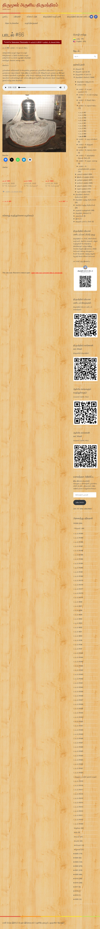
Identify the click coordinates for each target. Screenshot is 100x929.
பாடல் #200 (78, 636)
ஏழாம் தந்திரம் (81, 191)
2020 (78, 874)
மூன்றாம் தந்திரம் (82, 180)
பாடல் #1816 (79, 794)
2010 (78, 895)
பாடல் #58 (82, 115)
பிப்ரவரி (80, 845)
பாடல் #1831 (79, 725)
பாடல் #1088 (79, 542)
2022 (78, 866)
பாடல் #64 (82, 131)
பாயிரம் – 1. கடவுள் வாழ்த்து (88, 94)
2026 (78, 523)
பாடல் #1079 (79, 580)
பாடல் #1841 (79, 683)
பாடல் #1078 (79, 584)
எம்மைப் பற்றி (32, 16)
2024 (78, 858)
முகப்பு (5, 16)
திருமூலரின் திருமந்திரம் (81, 353)
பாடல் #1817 (79, 789)
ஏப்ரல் (79, 836)
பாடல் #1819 (79, 781)
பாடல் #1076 (79, 593)
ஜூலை (80, 828)
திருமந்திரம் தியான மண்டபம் (78, 16)
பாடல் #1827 (79, 742)
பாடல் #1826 (79, 747)
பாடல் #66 (82, 136)
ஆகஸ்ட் (80, 528)
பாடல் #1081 (79, 572)
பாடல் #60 (82, 120)
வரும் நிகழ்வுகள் (31, 23)
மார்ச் (79, 841)
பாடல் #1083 (79, 563)
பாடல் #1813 (79, 807)
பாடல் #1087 (79, 546)
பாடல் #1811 (79, 815)
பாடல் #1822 (79, 764)
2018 (78, 882)
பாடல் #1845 (79, 653)
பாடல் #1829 (79, 734)
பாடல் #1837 (79, 700)
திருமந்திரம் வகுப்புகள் (52, 16)
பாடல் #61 (82, 123)
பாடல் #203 (78, 623)
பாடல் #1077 (79, 589)
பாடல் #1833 (79, 717)
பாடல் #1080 (79, 576)
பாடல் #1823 (79, 760)
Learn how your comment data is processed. (47, 272)
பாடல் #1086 (79, 550)
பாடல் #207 (78, 606)
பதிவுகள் (17, 16)
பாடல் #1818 (79, 785)
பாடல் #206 (78, 610)
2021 (78, 870)
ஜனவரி (80, 849)
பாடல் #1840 (79, 687)
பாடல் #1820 (79, 772)
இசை (77, 218)
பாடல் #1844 (79, 657)
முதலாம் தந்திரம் (82, 174)
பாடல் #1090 (79, 533)
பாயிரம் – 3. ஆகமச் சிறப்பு (87, 105)
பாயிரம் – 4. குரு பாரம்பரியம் (88, 139)
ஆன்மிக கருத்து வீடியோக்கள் (85, 205)
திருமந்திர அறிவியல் (82, 213)
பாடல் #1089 (79, 538)
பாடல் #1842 (79, 678)
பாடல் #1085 (79, 555)
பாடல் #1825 (79, 751)
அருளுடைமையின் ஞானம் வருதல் (86, 777)
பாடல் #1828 (79, 738)
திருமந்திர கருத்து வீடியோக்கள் (86, 199)
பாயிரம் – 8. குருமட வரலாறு (88, 161)
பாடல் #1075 (79, 597)
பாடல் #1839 (79, 691)
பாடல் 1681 (6, 181)
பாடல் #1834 (79, 713)
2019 (78, 878)
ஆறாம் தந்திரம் (82, 189)
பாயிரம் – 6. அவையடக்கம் (87, 150)
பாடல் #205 (78, 614)
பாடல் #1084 (79, 559)
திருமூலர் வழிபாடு (81, 71)
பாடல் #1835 (79, 708)
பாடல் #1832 (79, 721)
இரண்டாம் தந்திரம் (83, 177)
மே (78, 832)
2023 (78, 862)
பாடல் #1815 (79, 798)
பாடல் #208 (78, 602)
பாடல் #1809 (79, 824)
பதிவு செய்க (80, 502)
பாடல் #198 (78, 644)
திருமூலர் (78, 69)
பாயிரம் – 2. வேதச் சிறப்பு (87, 100)
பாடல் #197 (78, 649)
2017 (78, 887)
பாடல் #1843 (79, 670)
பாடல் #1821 (79, 768)
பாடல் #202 (78, 627)
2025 (78, 853)
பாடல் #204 (78, 619)
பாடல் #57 (82, 112)
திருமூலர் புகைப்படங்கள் (83, 221)
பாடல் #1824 (79, 755)
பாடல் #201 (78, 631)
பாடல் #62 (82, 126)
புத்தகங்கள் (79, 216)
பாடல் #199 (78, 640)
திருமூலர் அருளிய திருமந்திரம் (30, 5)
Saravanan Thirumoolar (20, 42)
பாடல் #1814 (79, 802)
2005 (78, 899)
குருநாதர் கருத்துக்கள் (83, 210)
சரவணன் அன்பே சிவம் (81, 397)
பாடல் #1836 (79, 704)
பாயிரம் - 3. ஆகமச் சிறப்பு (51, 42)
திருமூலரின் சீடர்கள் (82, 74)
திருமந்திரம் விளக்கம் (82, 77)
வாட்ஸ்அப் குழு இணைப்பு (81, 261)
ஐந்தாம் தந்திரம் (82, 186)
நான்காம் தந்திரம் (83, 183)
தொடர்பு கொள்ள (12, 23)
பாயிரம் (79, 84)
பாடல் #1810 (79, 819)
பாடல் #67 (63, 201)
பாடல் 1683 (28, 181)
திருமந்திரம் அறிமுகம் (84, 82)
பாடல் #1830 (79, 730)
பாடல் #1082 (79, 567)
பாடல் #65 (6, 201)
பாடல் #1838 (79, 695)
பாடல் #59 (82, 118)
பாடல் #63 (82, 128)
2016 (78, 891)
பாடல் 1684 (49, 181)
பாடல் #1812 (79, 811)
